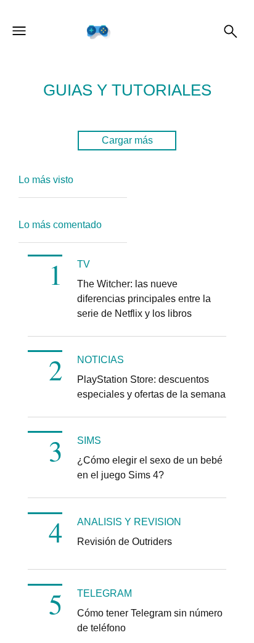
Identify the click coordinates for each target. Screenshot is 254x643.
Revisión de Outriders (124, 541)
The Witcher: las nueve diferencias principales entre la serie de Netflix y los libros (144, 299)
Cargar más (127, 140)
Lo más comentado (60, 224)
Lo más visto (45, 179)
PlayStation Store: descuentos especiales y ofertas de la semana (151, 386)
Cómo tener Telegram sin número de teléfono (150, 620)
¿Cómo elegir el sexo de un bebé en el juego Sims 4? (150, 467)
